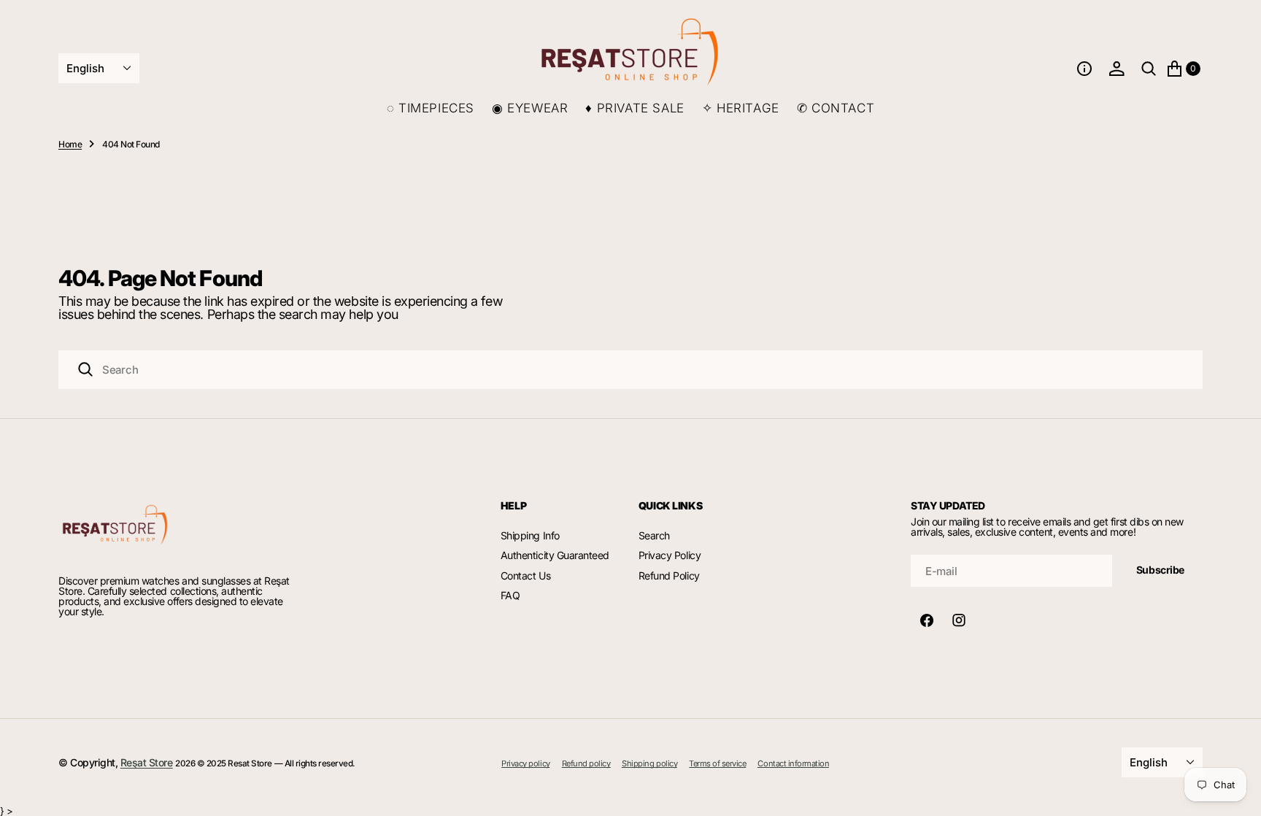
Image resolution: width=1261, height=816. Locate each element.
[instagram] (959, 620)
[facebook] (927, 620)
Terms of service (717, 764)
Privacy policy (525, 764)
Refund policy (586, 764)
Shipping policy (649, 764)
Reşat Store (146, 762)
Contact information (793, 764)
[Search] (85, 369)
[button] (1084, 69)
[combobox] (630, 369)
